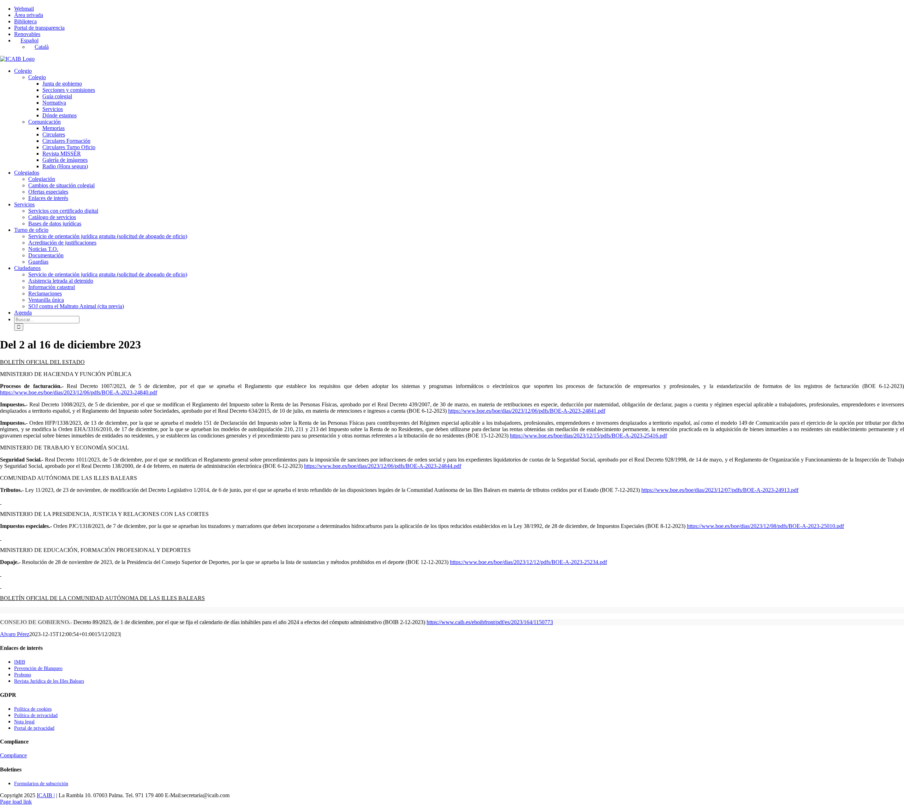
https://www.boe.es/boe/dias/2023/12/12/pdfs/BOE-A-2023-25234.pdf (528, 562)
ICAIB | (46, 795)
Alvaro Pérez (14, 634)
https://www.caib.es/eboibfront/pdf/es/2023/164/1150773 (490, 622)
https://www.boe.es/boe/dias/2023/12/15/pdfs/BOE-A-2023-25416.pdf (588, 436)
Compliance (13, 755)
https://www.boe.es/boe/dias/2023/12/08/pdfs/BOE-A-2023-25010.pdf (765, 526)
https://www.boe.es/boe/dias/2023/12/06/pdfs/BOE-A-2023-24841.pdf (526, 411)
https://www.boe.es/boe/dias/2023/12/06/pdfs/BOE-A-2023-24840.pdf (78, 392)
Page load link (16, 802)
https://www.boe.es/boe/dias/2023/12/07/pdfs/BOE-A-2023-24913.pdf (719, 490)
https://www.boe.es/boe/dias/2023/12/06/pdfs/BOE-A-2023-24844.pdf (382, 466)
